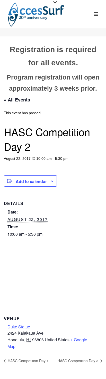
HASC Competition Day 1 (28, 360)
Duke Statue (18, 327)
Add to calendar (31, 181)
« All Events (17, 99)
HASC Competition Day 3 (78, 360)
